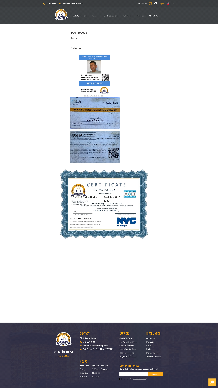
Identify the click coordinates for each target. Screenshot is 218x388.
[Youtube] (67, 352)
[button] (150, 3)
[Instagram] (55, 352)
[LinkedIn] (63, 352)
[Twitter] (71, 352)
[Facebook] (59, 352)
